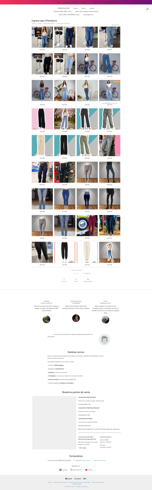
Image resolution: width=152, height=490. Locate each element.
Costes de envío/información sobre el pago (79, 482)
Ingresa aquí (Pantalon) (63, 23)
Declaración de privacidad (60, 482)
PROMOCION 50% (64, 8)
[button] (88, 273)
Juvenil (92, 8)
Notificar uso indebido (82, 486)
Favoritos (64, 281)
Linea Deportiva (88, 15)
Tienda (59, 2)
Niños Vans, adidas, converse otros (87, 11)
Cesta (76, 281)
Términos (50, 482)
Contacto (82, 2)
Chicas (75, 8)
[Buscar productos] (147, 9)
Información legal (76, 484)
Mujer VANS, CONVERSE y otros (69, 15)
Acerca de (66, 2)
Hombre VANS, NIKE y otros (63, 11)
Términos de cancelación (98, 482)
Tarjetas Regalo (88, 281)
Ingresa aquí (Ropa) (49, 23)
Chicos (83, 8)
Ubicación (74, 2)
